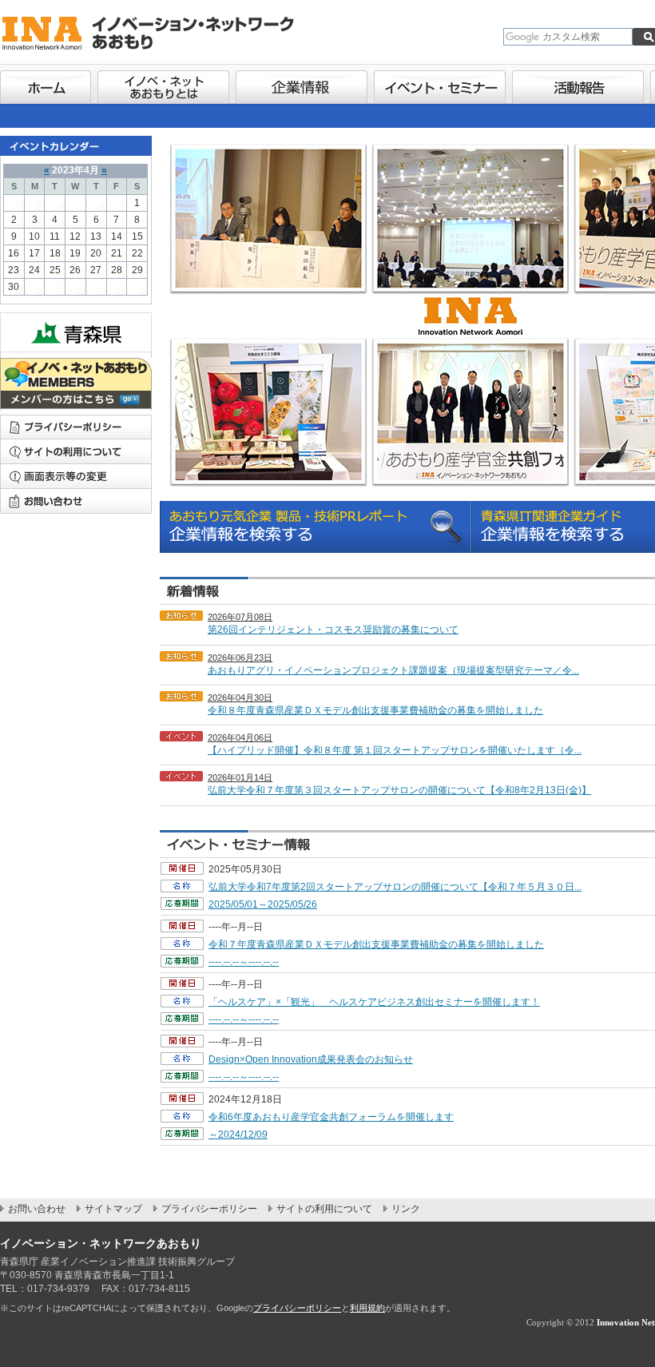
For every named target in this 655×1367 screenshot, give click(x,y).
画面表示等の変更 (76, 476)
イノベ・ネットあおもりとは (163, 84)
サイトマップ (113, 1208)
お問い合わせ (76, 501)
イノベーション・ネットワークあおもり (160, 32)
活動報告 (578, 84)
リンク (405, 1208)
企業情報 (301, 84)
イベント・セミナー (440, 84)
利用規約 (367, 1308)
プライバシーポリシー (209, 1208)
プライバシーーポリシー (76, 427)
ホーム (45, 84)
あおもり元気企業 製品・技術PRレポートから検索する (315, 527)
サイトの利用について (76, 451)
